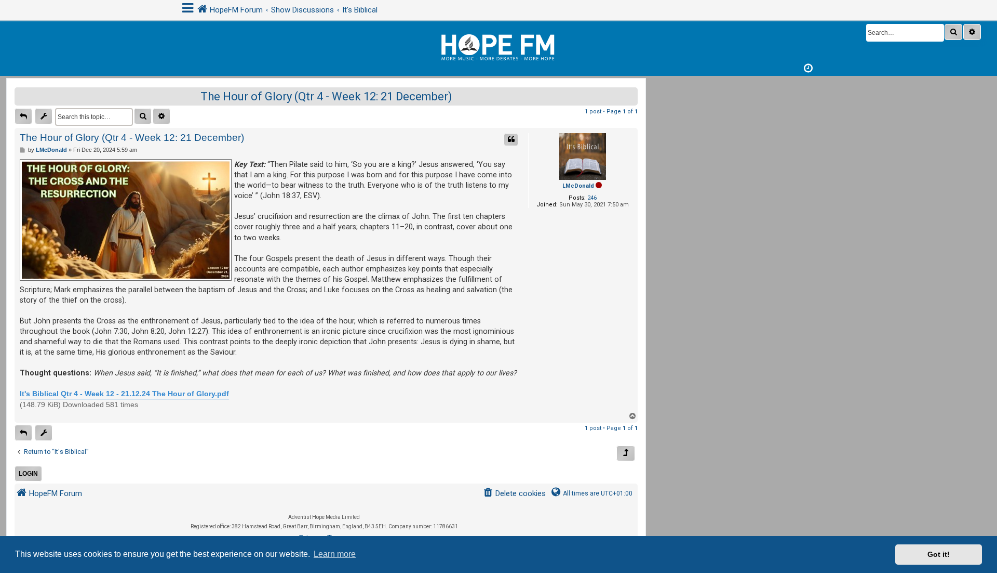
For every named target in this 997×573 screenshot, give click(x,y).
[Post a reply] (23, 116)
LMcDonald (578, 186)
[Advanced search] (972, 32)
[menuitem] (514, 494)
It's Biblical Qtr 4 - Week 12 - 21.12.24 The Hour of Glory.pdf (124, 393)
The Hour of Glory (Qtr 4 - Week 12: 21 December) (326, 96)
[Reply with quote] (511, 139)
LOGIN (28, 473)
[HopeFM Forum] (498, 46)
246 (592, 197)
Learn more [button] (335, 554)
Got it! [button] (938, 554)
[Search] (953, 32)
